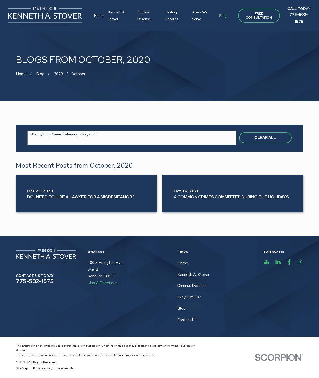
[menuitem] (22, 368)
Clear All (265, 137)
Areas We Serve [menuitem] (200, 15)
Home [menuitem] (98, 15)
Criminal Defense (192, 285)
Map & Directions (102, 282)
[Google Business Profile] (266, 262)
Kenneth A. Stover (193, 274)
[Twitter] (300, 262)
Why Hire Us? (189, 297)
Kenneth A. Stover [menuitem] (116, 15)
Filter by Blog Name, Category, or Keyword (63, 134)
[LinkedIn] (278, 262)
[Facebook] (289, 262)
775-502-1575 (35, 281)
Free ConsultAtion (259, 15)
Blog (181, 308)
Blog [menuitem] (222, 15)
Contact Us (186, 319)
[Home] (45, 15)
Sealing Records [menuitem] (171, 15)
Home (182, 263)
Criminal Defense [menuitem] (144, 15)
